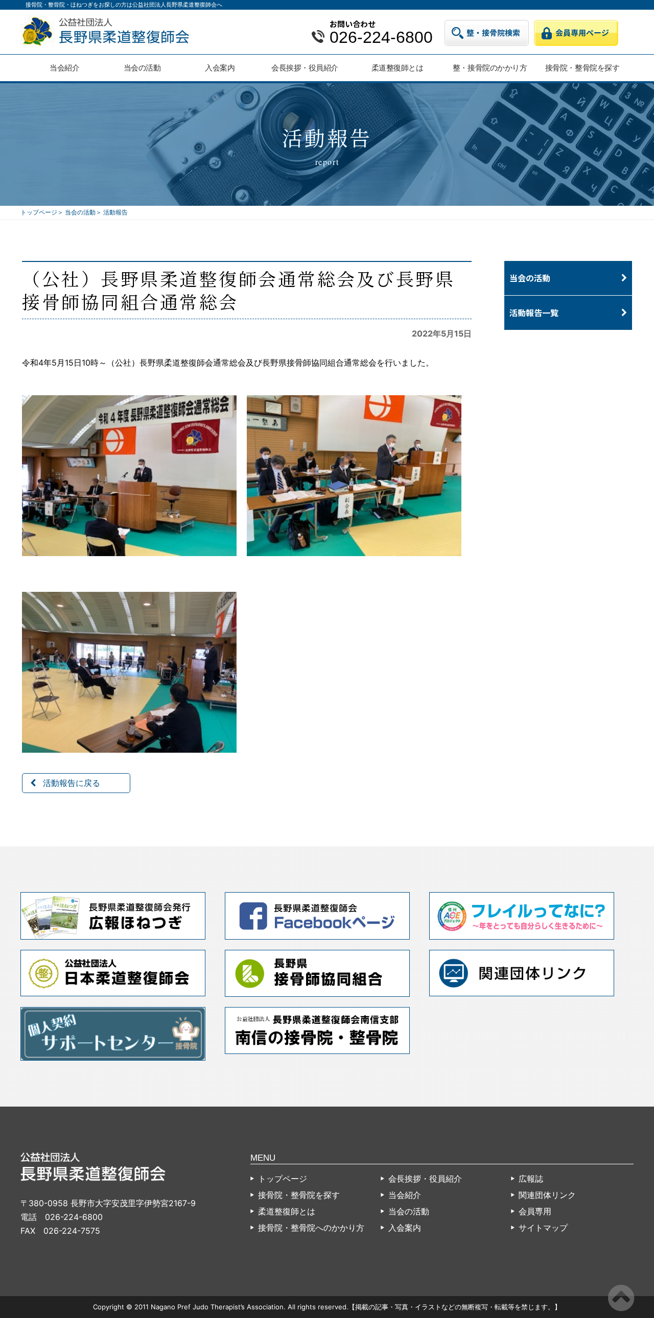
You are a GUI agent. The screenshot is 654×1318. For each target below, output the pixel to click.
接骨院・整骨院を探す (582, 68)
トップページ (38, 212)
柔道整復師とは (397, 68)
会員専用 (535, 1211)
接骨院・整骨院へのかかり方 (311, 1228)
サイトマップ (543, 1228)
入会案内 (220, 68)
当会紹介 (64, 68)
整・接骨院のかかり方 (490, 68)
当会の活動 (142, 68)
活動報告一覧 (533, 312)
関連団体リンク (547, 1195)
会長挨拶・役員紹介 (304, 68)
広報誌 (531, 1178)
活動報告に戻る (71, 783)
